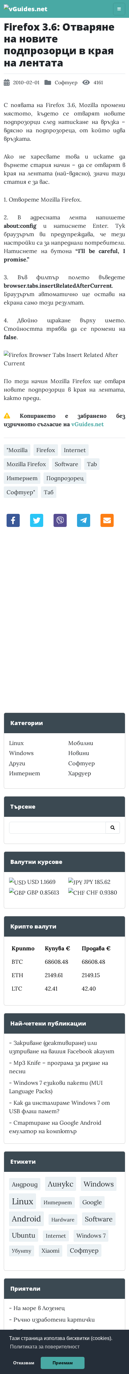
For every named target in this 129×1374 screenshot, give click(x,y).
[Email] (107, 519)
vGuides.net (87, 424)
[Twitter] (36, 519)
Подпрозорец (65, 478)
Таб (49, 492)
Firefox (45, 450)
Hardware (63, 1219)
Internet (75, 450)
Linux (16, 743)
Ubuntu (23, 1235)
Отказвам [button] (23, 1362)
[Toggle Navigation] (119, 9)
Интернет (22, 478)
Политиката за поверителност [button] (45, 1346)
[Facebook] (13, 519)
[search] (113, 828)
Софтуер (66, 82)
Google (92, 1202)
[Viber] (60, 519)
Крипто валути (33, 926)
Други (17, 763)
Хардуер (79, 773)
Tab (92, 464)
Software (66, 464)
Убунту (21, 1250)
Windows (21, 753)
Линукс (60, 1183)
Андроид (25, 1184)
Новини (78, 753)
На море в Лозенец (39, 1308)
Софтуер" (21, 492)
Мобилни (80, 743)
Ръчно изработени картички (54, 1319)
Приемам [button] (63, 1362)
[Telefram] (83, 519)
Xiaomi (50, 1250)
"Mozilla (17, 450)
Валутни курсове (36, 861)
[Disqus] (64, 619)
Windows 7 (91, 1235)
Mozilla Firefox (26, 464)
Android (26, 1219)
